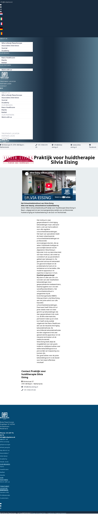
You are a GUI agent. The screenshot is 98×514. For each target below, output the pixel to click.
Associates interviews (10, 46)
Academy (5, 51)
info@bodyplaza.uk (6, 2)
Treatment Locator (8, 81)
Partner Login (5, 84)
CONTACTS (4, 490)
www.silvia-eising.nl (76, 146)
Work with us (7, 70)
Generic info (4, 492)
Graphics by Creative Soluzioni (56, 513)
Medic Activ (4, 462)
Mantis (2, 475)
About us (3, 38)
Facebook (92, 147)
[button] (16, 88)
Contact (3, 86)
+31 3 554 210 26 (41, 146)
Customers (4, 498)
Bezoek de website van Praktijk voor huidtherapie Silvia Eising (36, 395)
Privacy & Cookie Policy (39, 513)
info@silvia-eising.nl (57, 146)
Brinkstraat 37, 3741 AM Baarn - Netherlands (12, 146)
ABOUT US (4, 439)
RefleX (4, 63)
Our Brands (4, 53)
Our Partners (5, 65)
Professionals (5, 495)
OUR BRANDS (5, 464)
